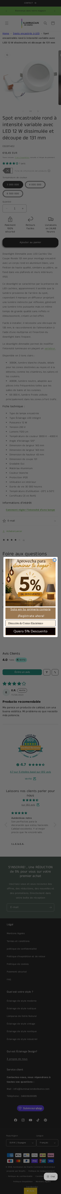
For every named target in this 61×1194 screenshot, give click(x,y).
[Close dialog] (54, 560)
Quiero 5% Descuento (30, 631)
